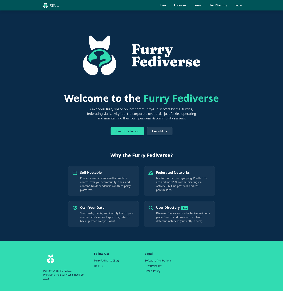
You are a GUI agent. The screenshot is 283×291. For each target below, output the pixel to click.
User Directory (218, 5)
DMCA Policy (152, 271)
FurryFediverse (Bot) (106, 260)
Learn (197, 5)
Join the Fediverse (127, 131)
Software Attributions (158, 260)
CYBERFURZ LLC (62, 270)
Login (238, 5)
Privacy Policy (153, 266)
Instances (180, 5)
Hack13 (98, 266)
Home (162, 5)
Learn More (159, 131)
